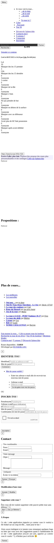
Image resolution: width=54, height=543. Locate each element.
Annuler (5, 492)
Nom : (5, 447)
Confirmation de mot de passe (13, 412)
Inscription (20, 40)
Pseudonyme (6, 402)
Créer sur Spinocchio (35, 159)
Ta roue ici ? (26, 20)
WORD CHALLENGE (16, 325)
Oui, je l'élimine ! (14, 510)
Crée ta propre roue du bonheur (31, 334)
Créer (18, 23)
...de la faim (25, 11)
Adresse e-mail (13, 404)
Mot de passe (6, 364)
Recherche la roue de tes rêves (13, 336)
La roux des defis (13, 318)
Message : (7, 468)
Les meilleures (11, 295)
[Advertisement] (27, 189)
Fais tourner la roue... (9, 334)
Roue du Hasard (13, 309)
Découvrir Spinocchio (25, 31)
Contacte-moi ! (22, 34)
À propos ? (20, 36)
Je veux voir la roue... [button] (24, 9)
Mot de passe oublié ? (14, 371)
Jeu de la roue (12, 312)
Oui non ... (10, 303)
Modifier (12, 492)
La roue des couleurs (15, 307)
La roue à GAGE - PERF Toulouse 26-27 (23, 316)
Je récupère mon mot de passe (23, 387)
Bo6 (7, 323)
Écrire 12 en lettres (10, 475)
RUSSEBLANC (20, 347)
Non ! (4, 510)
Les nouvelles (11, 297)
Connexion (20, 38)
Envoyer (12, 479)
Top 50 (19, 27)
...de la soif (25, 13)
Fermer (4, 479)
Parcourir (20, 25)
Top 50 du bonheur (34, 336)
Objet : (5, 457)
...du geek (25, 16)
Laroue (9, 320)
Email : (6, 450)
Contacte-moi (6, 340)
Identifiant (5, 361)
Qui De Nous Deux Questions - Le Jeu (22, 305)
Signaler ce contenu (9, 52)
